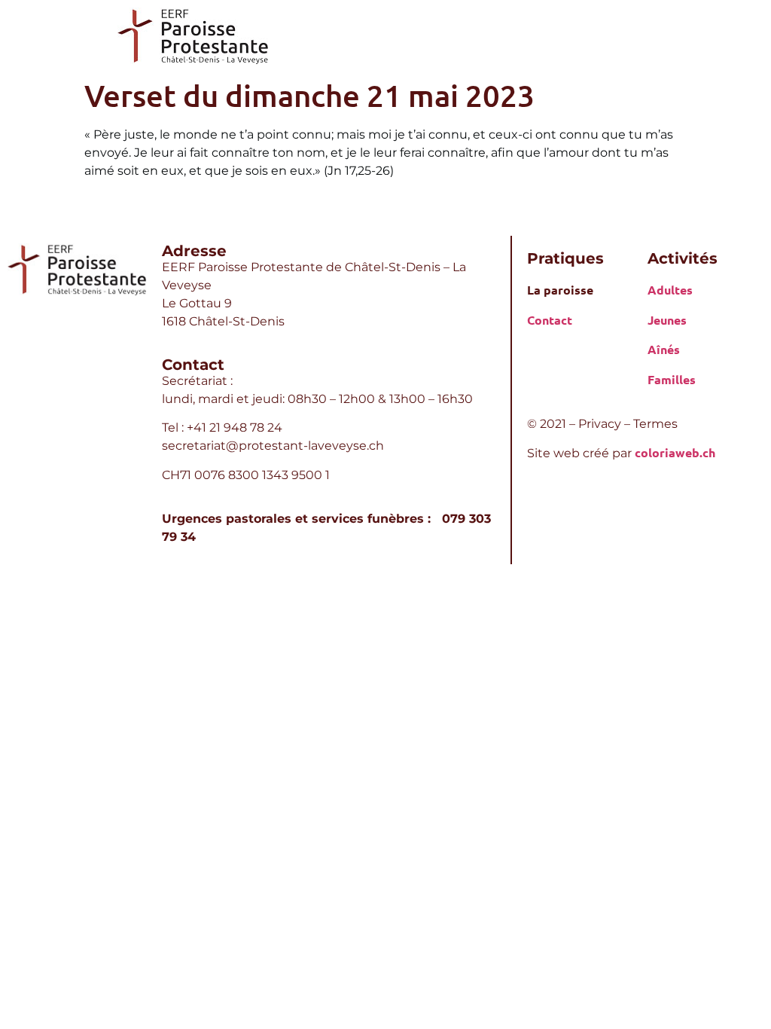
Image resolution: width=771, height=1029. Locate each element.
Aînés (664, 349)
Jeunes (667, 320)
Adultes (670, 290)
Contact (549, 320)
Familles (672, 379)
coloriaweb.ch (675, 452)
